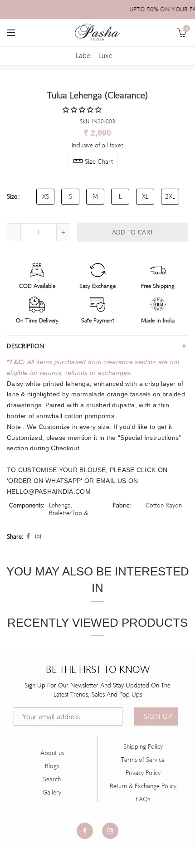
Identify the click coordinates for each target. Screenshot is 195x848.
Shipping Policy (143, 746)
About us (52, 752)
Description (25, 346)
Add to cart (132, 232)
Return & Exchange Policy (143, 786)
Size (12, 196)
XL (145, 196)
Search (52, 779)
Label (84, 55)
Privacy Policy (143, 772)
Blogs (52, 766)
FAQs (143, 799)
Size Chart (99, 161)
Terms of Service (143, 759)
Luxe (105, 55)
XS (45, 196)
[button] (83, 109)
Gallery (52, 792)
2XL (170, 196)
